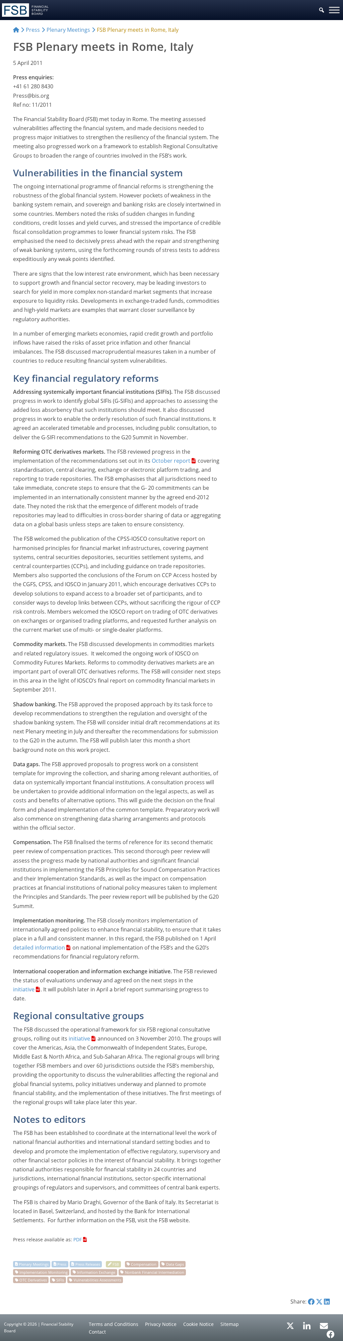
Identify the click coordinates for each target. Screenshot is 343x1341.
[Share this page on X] (319, 1301)
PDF (77, 1239)
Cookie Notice (198, 1324)
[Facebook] (330, 1332)
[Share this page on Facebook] (311, 1301)
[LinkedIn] (307, 1323)
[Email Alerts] (324, 1325)
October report (171, 460)
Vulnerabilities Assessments (97, 1279)
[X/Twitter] (290, 1325)
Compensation (143, 1263)
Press (61, 1263)
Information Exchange (96, 1271)
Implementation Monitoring (43, 1271)
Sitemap (229, 1324)
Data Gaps (175, 1263)
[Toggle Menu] (334, 10)
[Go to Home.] (16, 29)
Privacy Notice (161, 1324)
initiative (24, 989)
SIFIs (60, 1279)
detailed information (39, 947)
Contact (97, 1332)
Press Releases (87, 1263)
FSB (116, 1263)
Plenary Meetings (34, 1263)
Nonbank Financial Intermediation (154, 1271)
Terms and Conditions (113, 1324)
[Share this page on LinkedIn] (327, 1301)
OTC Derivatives (33, 1279)
